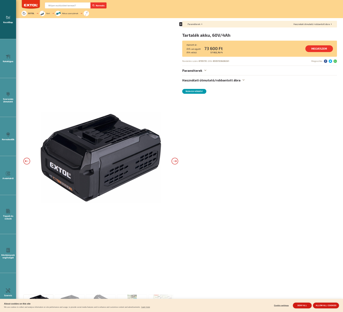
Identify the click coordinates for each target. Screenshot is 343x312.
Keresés (100, 5)
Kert (48, 13)
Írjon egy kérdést (194, 91)
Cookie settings (281, 305)
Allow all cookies (326, 305)
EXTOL (31, 13)
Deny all (302, 305)
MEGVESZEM (319, 48)
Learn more (145, 307)
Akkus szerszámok (70, 13)
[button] (26, 161)
